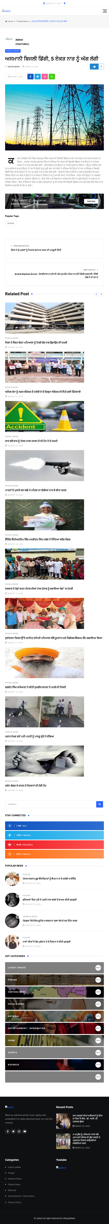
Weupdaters (69, 1218)
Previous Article (21, 246)
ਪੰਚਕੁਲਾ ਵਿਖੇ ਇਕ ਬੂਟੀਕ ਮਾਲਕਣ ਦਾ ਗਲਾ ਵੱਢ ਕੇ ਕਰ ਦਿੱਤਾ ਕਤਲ (50, 920)
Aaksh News (14, 67)
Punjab (26, 875)
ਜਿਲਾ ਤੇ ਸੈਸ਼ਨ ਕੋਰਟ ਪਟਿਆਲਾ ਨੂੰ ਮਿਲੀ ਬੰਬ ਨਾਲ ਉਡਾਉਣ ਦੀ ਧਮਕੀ (36, 342)
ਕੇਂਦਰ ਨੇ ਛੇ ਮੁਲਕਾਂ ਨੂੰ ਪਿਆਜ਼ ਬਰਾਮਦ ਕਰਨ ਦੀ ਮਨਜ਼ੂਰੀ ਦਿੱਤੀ (36, 250)
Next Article (90, 270)
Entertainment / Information (21, 1196)
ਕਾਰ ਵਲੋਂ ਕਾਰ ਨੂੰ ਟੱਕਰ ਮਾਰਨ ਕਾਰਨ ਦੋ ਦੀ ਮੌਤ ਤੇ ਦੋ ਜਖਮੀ (31, 441)
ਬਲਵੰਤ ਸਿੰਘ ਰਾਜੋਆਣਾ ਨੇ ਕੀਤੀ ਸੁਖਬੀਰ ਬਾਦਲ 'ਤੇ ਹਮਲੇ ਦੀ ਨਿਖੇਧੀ (35, 687)
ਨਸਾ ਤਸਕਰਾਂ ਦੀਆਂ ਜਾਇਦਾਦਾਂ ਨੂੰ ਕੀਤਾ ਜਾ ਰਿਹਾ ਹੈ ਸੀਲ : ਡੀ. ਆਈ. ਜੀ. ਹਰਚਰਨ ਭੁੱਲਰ (88, 1118)
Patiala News (22, 21)
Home (10, 21)
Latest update (14, 1167)
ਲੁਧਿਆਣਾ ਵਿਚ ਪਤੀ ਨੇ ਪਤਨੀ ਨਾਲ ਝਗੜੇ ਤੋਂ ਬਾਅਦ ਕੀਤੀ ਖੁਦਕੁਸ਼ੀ (50, 899)
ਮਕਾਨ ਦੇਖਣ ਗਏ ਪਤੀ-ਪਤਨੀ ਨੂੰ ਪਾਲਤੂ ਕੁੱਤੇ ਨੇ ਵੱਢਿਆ (29, 736)
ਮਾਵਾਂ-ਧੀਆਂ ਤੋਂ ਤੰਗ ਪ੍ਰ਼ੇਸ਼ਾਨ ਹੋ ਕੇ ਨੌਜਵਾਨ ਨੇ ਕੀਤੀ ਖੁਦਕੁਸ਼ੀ (47, 941)
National (12, 1190)
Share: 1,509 (16, 77)
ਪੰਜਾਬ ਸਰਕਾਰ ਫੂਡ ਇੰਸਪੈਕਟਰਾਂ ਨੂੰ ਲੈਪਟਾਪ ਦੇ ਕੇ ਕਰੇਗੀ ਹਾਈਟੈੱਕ (49, 878)
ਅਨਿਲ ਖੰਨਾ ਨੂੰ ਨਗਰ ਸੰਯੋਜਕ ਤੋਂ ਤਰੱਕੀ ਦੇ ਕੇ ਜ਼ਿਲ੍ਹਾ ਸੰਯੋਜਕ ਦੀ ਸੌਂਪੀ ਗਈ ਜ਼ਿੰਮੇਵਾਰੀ (43, 391)
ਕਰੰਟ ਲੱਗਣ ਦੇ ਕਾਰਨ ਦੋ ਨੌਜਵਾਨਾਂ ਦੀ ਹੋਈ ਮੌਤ (25, 785)
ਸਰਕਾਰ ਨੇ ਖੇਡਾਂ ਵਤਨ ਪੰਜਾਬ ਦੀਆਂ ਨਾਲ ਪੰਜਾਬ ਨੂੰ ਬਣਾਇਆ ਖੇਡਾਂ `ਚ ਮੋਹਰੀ (39, 588)
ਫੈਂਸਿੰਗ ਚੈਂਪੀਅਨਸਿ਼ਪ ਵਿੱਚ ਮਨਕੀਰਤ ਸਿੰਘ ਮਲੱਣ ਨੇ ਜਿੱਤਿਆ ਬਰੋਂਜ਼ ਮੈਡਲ (37, 539)
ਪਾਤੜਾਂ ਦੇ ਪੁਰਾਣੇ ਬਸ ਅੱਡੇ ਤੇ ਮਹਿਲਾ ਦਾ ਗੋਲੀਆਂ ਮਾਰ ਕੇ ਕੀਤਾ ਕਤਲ (35, 490)
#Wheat (10, 223)
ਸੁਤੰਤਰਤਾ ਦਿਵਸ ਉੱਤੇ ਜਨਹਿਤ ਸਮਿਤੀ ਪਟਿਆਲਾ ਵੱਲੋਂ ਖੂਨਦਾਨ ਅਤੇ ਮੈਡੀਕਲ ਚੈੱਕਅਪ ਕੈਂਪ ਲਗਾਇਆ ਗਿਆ (53, 638)
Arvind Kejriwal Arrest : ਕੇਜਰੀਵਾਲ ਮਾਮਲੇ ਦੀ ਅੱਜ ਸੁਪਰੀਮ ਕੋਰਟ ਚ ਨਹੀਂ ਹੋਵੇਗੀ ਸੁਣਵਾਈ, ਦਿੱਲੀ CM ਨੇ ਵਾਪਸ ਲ (56, 276)
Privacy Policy (14, 1202)
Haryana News (30, 917)
